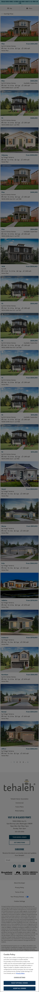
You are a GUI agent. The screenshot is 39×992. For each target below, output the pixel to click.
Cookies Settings (19, 977)
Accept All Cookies (19, 988)
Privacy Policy (20, 973)
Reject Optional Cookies (19, 983)
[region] (19, 971)
